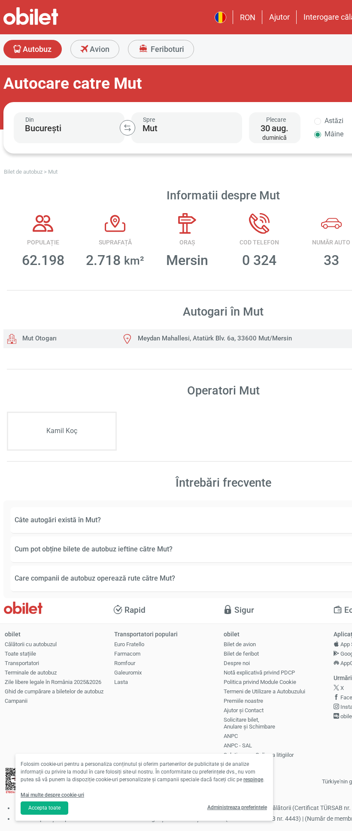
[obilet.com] (51, 24)
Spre (149, 119)
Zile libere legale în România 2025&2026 (53, 682)
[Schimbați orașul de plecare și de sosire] (127, 127)
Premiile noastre (243, 701)
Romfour (124, 663)
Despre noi (237, 663)
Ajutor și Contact (244, 710)
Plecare (276, 119)
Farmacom (127, 653)
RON (247, 17)
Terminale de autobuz (31, 672)
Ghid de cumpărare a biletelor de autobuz (54, 691)
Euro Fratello (129, 644)
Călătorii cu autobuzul (31, 644)
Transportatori (22, 663)
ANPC (231, 736)
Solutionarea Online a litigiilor (259, 755)
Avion (98, 49)
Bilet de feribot (241, 653)
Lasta (121, 682)
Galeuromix (128, 672)
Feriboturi (166, 49)
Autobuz (36, 49)
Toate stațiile (20, 653)
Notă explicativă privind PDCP (259, 672)
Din (29, 119)
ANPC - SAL (238, 745)
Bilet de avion (240, 644)
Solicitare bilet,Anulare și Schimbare (249, 723)
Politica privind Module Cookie (260, 682)
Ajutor (279, 16)
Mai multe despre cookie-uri (52, 795)
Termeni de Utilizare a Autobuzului (264, 691)
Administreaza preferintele (237, 807)
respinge (253, 780)
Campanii (16, 701)
